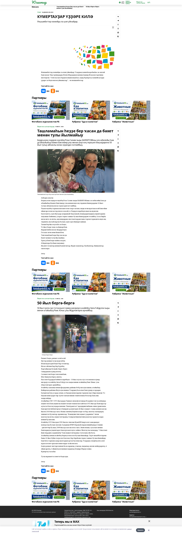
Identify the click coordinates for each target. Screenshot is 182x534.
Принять (140, 530)
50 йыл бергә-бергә (92, 7)
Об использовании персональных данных (44, 512)
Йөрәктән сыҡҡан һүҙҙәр (140, 2)
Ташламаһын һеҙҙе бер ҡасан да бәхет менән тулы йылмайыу (70, 7)
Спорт (39, 12)
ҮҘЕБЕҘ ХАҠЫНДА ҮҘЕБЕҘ (128, 2)
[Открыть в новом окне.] (45, 91)
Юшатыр (39, 2)
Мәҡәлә (35, 7)
